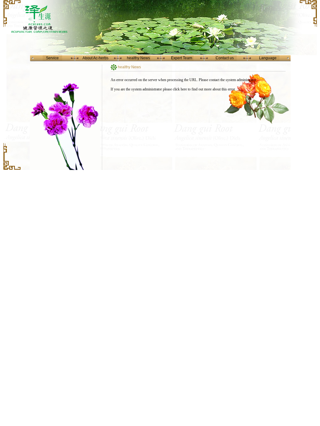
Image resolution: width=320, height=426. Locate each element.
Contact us (225, 58)
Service (52, 58)
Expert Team (181, 58)
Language (268, 58)
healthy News (138, 58)
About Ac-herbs (95, 58)
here (184, 89)
